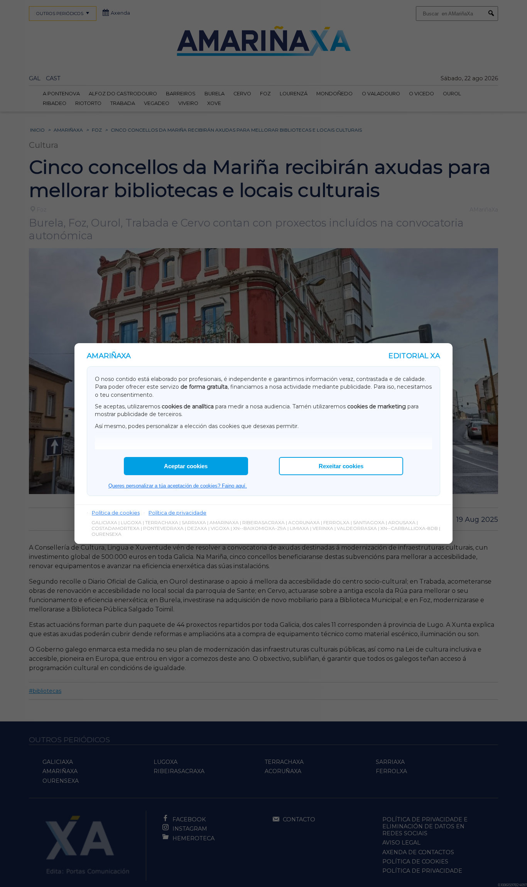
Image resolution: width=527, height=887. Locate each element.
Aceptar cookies (186, 466)
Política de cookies (116, 513)
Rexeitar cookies (341, 466)
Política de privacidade (177, 513)
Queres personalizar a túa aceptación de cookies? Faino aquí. (177, 486)
